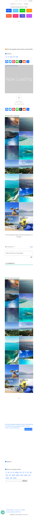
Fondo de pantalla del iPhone (13, 512)
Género (15, 10)
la (13, 472)
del (20, 472)
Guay (29, 10)
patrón (17, 475)
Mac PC (29, 16)
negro (25, 475)
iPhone (9, 16)
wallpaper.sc (25, 514)
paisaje (16, 472)
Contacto (22, 509)
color (22, 475)
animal (14, 478)
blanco (7, 478)
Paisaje (22, 10)
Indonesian (25, 1)
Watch (23, 16)
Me (11, 478)
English (20, 1)
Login (31, 246)
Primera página (10, 509)
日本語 (16, 1)
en (27, 472)
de (14, 56)
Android (15, 16)
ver (10, 475)
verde (13, 475)
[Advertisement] (19, 33)
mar (17, 56)
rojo (29, 475)
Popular (9, 10)
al (8, 56)
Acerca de (17, 509)
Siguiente (28, 429)
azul (11, 56)
